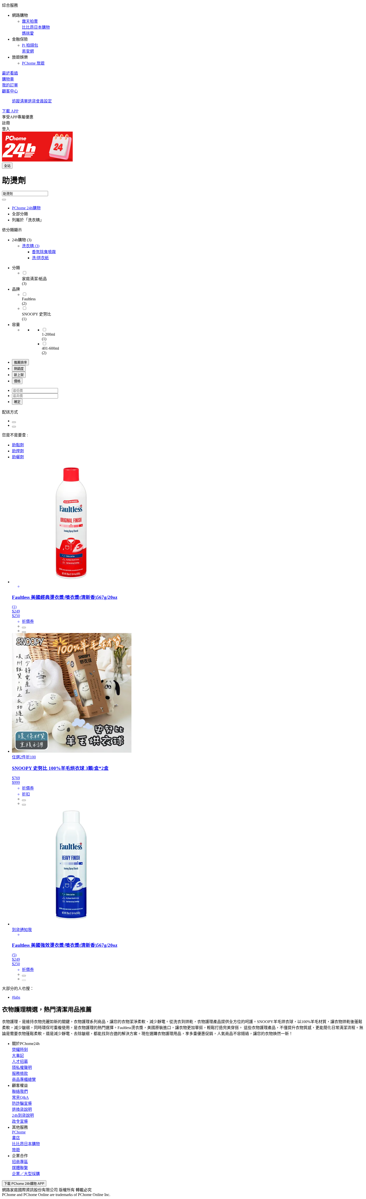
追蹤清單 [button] (20, 101)
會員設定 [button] (44, 101)
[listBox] (183, 412)
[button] (183, 34)
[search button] (4, 199)
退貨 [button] (32, 101)
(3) (30, 246)
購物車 (8, 79)
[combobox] (183, 182)
